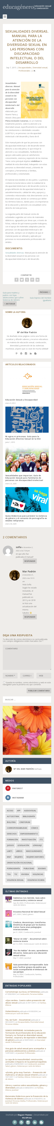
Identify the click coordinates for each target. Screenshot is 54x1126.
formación (12, 839)
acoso (10, 810)
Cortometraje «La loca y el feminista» (22, 992)
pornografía (13, 868)
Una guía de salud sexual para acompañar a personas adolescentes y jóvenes (25, 1049)
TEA (8, 874)
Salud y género (27, 914)
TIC (15, 874)
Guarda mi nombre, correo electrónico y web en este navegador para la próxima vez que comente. (27, 683)
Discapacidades (24, 67)
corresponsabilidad (17, 828)
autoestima (13, 816)
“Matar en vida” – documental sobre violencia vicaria (30, 940)
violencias (38, 874)
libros (19, 851)
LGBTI (9, 851)
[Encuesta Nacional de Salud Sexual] (8, 913)
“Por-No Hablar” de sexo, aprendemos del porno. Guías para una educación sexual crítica (30, 952)
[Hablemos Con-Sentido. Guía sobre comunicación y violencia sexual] (8, 899)
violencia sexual (15, 880)
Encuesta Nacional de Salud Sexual (29, 911)
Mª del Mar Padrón (27, 332)
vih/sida (25, 874)
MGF (9, 857)
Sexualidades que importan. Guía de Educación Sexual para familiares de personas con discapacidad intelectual (24, 477)
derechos (12, 833)
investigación (29, 839)
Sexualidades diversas (14, 252)
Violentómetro (12, 1011)
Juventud (37, 932)
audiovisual (30, 810)
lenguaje (37, 845)
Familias (38, 974)
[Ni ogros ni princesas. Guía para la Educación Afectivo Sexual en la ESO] (27, 420)
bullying (11, 822)
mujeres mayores (35, 857)
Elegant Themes (25, 1115)
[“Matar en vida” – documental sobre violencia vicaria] (8, 940)
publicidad (29, 868)
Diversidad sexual (40, 67)
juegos (10, 845)
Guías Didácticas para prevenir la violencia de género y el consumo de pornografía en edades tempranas (26, 518)
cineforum (24, 822)
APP (18, 810)
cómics (34, 828)
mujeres (19, 857)
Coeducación (29, 932)
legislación (23, 845)
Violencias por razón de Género (36, 944)
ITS (41, 839)
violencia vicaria (35, 880)
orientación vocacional (19, 862)
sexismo (42, 868)
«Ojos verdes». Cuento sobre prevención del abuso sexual (25, 1001)
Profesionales (24, 70)
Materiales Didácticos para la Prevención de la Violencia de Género (26, 1097)
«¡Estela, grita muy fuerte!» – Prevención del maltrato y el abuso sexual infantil (25, 1073)
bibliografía (29, 816)
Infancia (8, 1005)
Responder (30, 561)
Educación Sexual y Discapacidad (21, 399)
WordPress (27, 1118)
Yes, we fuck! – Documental (17, 1020)
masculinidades (34, 851)
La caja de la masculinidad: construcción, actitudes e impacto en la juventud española (26, 1060)
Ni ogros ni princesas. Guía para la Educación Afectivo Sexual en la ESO (23, 437)
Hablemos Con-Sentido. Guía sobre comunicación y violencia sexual (29, 899)
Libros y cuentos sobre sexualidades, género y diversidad (26, 1086)
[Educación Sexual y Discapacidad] (27, 383)
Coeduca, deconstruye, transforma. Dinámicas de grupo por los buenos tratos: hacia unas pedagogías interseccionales (29, 926)
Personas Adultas (36, 994)
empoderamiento (29, 833)
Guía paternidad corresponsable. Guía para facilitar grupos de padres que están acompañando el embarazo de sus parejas (30, 968)
